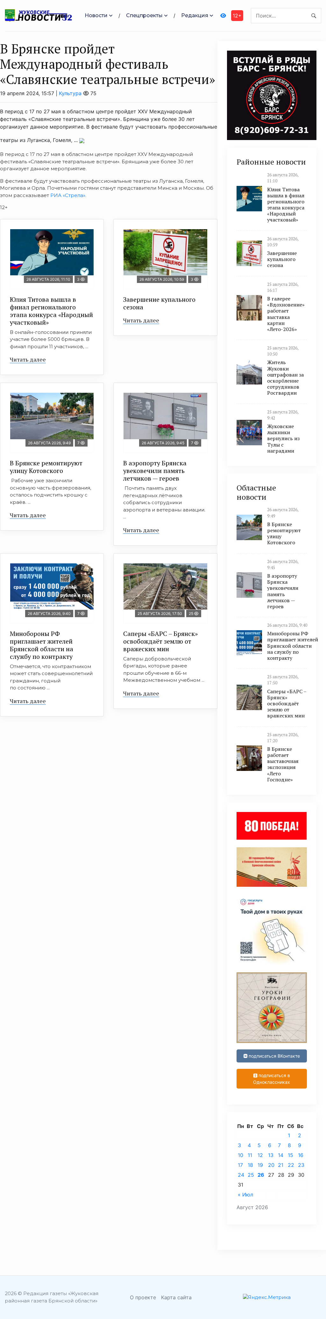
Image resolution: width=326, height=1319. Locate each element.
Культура (70, 93)
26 (261, 1175)
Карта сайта (176, 1297)
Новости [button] (96, 15)
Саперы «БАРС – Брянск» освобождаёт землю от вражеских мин (160, 641)
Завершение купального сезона (159, 303)
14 (280, 1155)
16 (300, 1155)
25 (251, 1175)
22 (291, 1165)
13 (270, 1155)
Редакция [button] (194, 15)
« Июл (245, 1194)
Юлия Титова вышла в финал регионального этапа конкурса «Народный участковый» (51, 311)
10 (240, 1155)
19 (260, 1165)
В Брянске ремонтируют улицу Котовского (46, 467)
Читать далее (28, 359)
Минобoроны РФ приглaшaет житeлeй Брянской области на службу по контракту (41, 645)
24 (241, 1175)
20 (271, 1165)
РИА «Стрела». (69, 195)
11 (250, 1155)
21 (280, 1165)
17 (240, 1165)
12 (260, 1155)
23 (301, 1165)
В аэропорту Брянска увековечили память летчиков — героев (155, 471)
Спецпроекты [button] (144, 15)
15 (290, 1155)
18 (250, 1165)
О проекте (143, 1297)
